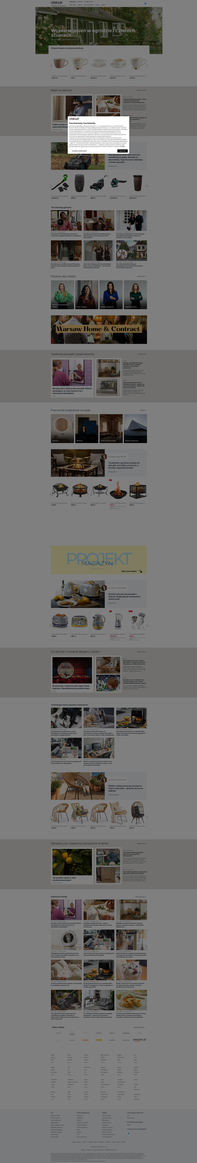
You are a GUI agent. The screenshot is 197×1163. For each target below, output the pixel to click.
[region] (98, 135)
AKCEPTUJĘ (122, 151)
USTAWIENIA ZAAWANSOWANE (79, 151)
